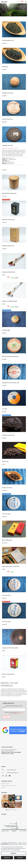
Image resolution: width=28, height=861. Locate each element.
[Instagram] (6, 775)
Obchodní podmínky (5, 783)
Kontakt (2, 787)
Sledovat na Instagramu (12, 809)
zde (19, 850)
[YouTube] (9, 775)
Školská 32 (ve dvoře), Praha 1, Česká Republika (11, 752)
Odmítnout (7, 857)
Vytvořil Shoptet (24, 842)
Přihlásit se (6, 716)
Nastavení (13, 853)
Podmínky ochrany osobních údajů (8, 785)
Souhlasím (20, 857)
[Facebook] (2, 775)
